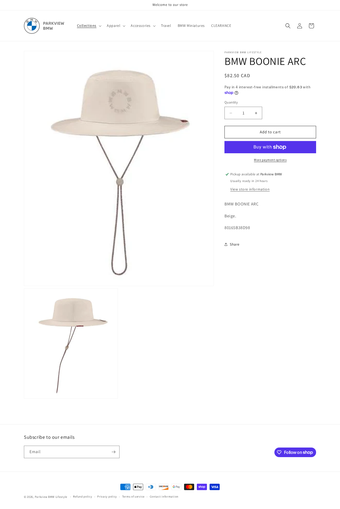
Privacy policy (107, 496)
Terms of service (133, 496)
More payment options (270, 160)
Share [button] (235, 244)
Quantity (231, 102)
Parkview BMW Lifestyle (51, 497)
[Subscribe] (113, 452)
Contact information (164, 496)
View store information (250, 189)
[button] (89, 25)
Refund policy (82, 496)
